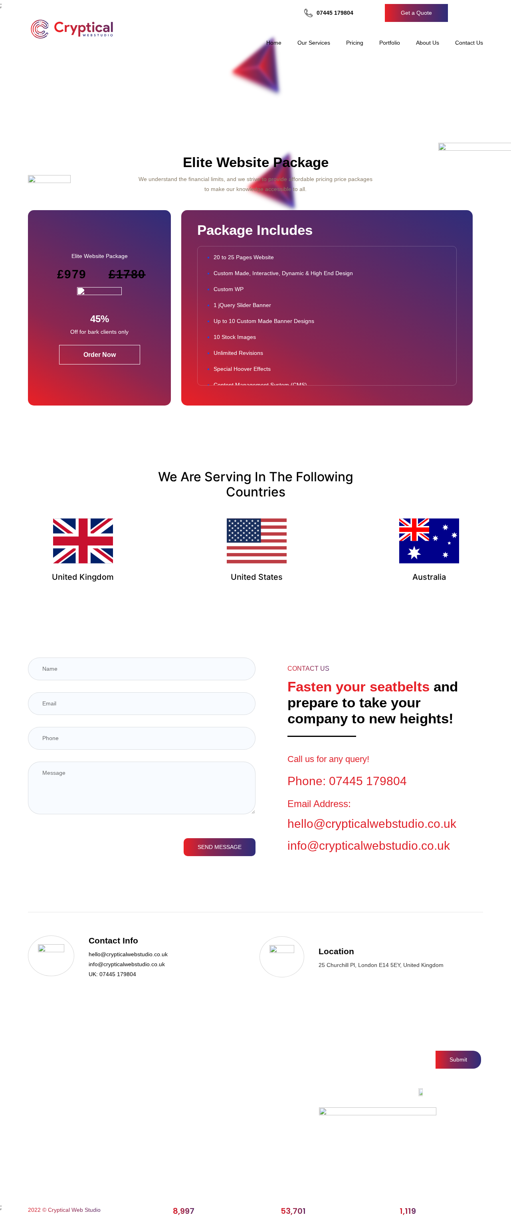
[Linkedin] (389, 1092)
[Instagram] (372, 1092)
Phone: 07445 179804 (347, 781)
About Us (427, 42)
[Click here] (457, 13)
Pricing (354, 42)
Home (273, 42)
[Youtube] (406, 1092)
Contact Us (469, 42)
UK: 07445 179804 (112, 974)
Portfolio (389, 42)
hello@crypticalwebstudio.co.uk (128, 954)
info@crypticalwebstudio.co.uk (368, 845)
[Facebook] (355, 1092)
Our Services (313, 42)
